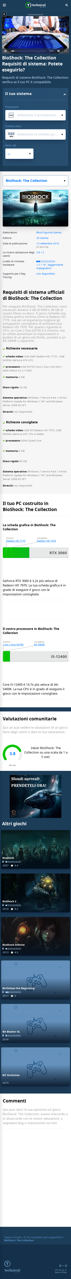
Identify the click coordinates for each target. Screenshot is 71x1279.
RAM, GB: (11, 145)
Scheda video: (13, 126)
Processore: (12, 107)
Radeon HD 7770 (15, 540)
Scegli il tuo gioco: (35, 181)
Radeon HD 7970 (46, 540)
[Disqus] (35, 1178)
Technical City (36, 5)
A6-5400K (39, 644)
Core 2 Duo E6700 (13, 644)
